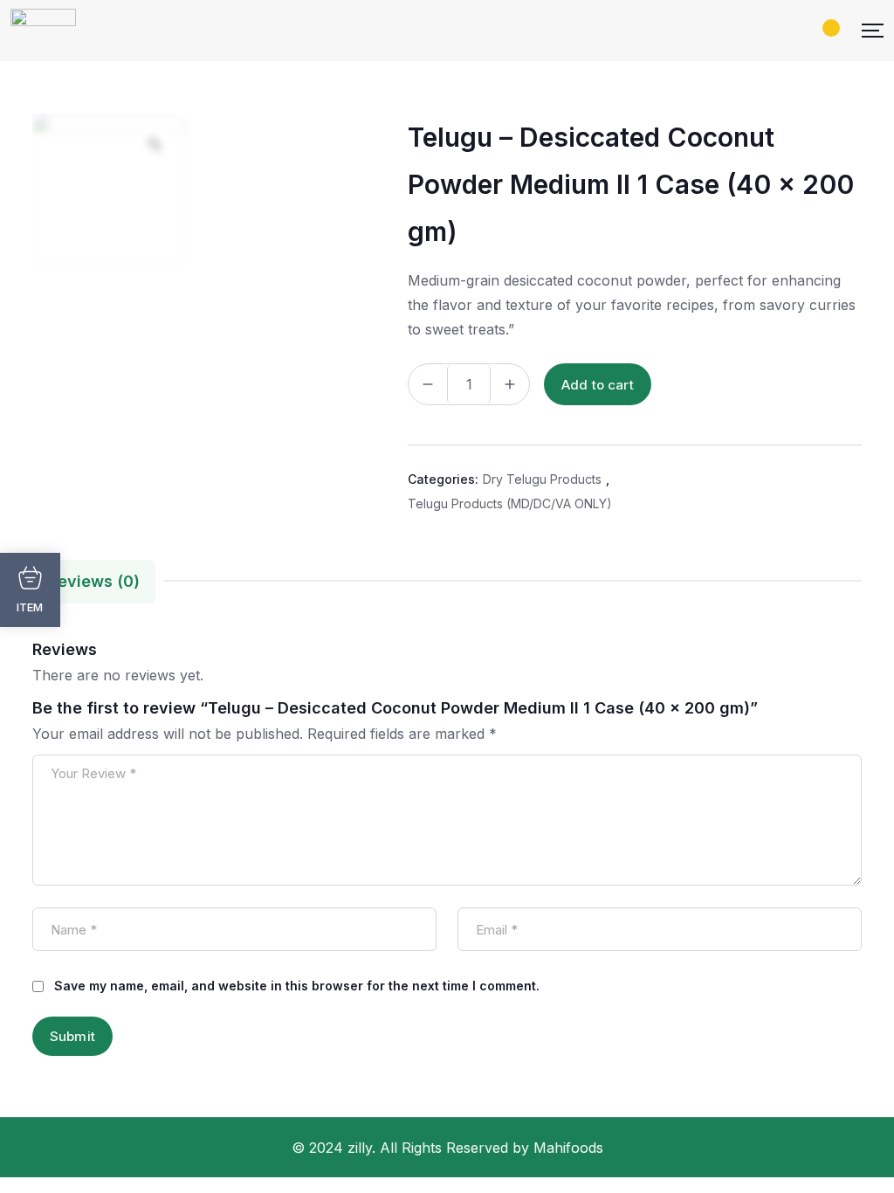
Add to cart (597, 384)
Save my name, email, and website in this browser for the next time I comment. (297, 985)
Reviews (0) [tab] (94, 581)
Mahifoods (568, 1147)
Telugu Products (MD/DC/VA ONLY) (510, 503)
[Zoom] (154, 144)
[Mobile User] (809, 30)
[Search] (780, 30)
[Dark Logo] (43, 30)
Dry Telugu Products (542, 479)
